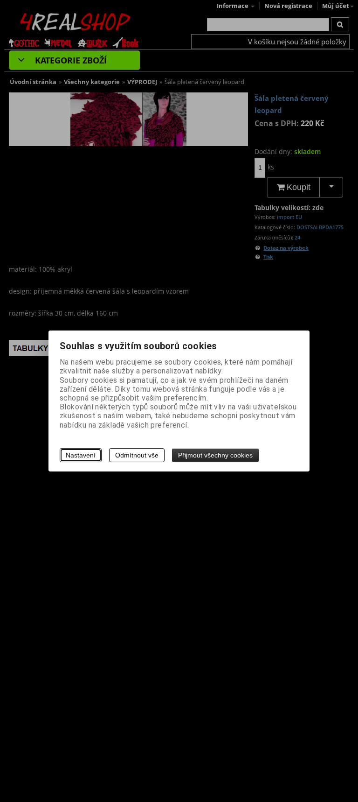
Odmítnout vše (136, 455)
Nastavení (81, 455)
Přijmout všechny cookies (215, 455)
